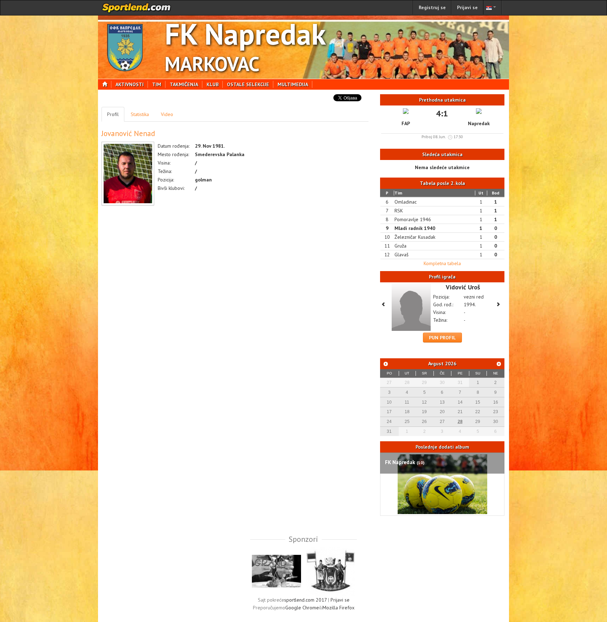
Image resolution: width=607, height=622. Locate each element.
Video (167, 114)
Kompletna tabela (442, 263)
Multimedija (293, 84)
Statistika (140, 114)
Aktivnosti (130, 84)
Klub (212, 84)
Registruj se (432, 7)
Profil (113, 114)
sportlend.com (137, 7)
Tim (156, 84)
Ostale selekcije (248, 84)
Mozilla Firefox (338, 607)
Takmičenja (184, 84)
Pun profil (442, 337)
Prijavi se (467, 7)
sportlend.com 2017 (305, 600)
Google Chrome (302, 607)
